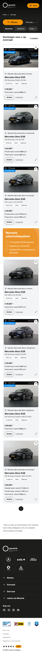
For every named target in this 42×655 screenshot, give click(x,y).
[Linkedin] (13, 610)
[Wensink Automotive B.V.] (10, 5)
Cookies (6, 634)
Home (5, 15)
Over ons (6, 630)
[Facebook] (4, 610)
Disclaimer (7, 637)
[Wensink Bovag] (19, 624)
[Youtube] (18, 610)
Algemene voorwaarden (12, 641)
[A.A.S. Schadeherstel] (36, 624)
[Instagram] (8, 610)
